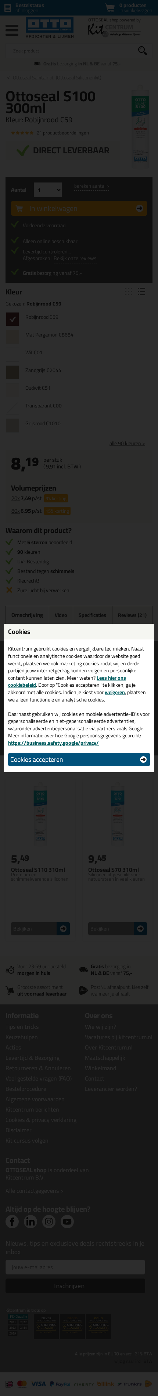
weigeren (115, 692)
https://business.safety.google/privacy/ (53, 743)
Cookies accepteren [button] (36, 759)
